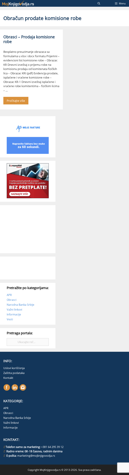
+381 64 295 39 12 (52, 447)
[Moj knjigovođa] (18, 3)
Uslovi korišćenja (14, 368)
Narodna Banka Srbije (20, 305)
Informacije (14, 314)
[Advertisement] (32, 229)
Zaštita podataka (14, 373)
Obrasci (11, 300)
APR (9, 295)
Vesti (10, 319)
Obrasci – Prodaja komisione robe (29, 39)
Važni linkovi (14, 309)
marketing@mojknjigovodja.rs (36, 456)
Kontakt (8, 378)
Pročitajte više (16, 101)
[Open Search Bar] (98, 3)
